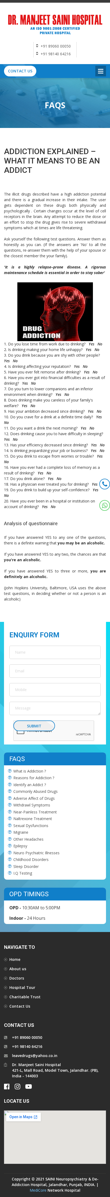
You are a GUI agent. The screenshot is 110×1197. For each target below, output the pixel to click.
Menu (100, 71)
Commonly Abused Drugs (35, 791)
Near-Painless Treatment (35, 811)
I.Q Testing (22, 873)
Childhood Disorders (31, 859)
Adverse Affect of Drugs (34, 798)
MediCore (38, 1190)
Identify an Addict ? (29, 784)
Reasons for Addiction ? (33, 777)
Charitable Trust (25, 996)
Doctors (16, 978)
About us (17, 968)
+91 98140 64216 (56, 53)
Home (14, 959)
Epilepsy (20, 845)
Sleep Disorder (26, 866)
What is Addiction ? (29, 771)
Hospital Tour (22, 987)
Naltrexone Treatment (32, 818)
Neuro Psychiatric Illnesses (36, 852)
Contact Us (20, 70)
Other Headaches (28, 839)
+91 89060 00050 (56, 46)
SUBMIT (34, 725)
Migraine (20, 832)
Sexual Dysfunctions (30, 825)
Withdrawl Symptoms (31, 805)
